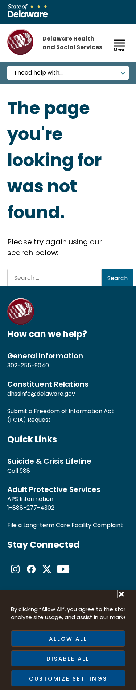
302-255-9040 (28, 365)
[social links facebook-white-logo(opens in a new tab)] (31, 575)
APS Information (30, 499)
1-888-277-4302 (30, 508)
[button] (121, 594)
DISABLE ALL (68, 658)
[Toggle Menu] (119, 42)
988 (25, 471)
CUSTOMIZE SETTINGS (68, 678)
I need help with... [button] (39, 72)
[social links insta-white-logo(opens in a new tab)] (15, 575)
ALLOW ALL (68, 639)
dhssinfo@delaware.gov (41, 394)
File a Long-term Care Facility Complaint (65, 525)
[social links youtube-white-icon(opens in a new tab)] (63, 575)
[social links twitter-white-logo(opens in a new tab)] (47, 575)
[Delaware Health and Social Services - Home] (20, 323)
